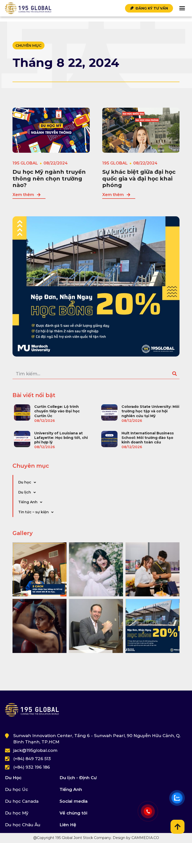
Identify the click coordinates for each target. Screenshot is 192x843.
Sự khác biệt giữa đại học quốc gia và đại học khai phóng (139, 178)
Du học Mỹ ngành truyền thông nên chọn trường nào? (49, 178)
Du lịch (24, 492)
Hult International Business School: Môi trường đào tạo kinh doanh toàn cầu (148, 437)
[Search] (175, 374)
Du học (24, 482)
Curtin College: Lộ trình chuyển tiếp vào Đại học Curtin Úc (57, 411)
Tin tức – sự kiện (33, 512)
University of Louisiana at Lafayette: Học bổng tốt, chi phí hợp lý (61, 437)
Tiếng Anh (28, 502)
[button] (182, 8)
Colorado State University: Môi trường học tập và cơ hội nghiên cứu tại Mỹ (150, 411)
